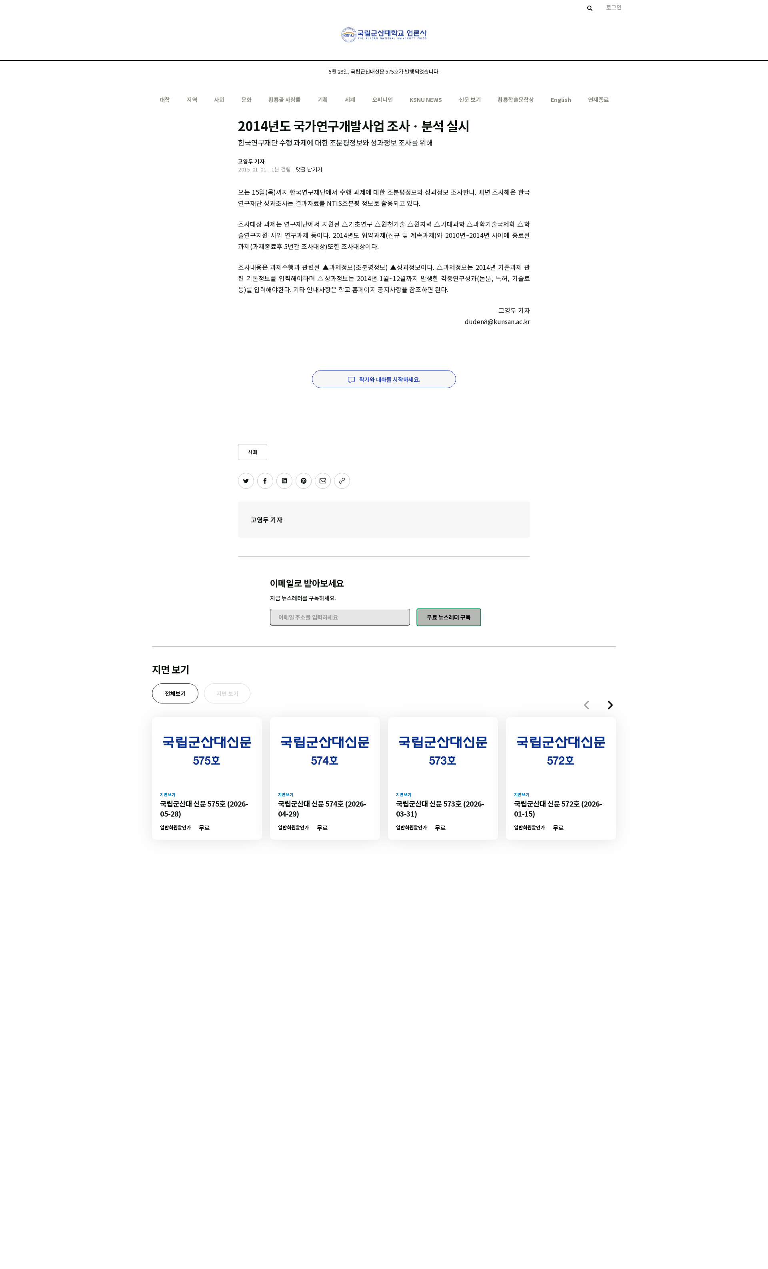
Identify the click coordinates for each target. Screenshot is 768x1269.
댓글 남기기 (309, 169)
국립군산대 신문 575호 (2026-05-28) (204, 808)
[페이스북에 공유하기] (265, 481)
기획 (323, 100)
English (561, 100)
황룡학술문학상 (516, 100)
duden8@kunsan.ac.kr (497, 321)
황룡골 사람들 (284, 100)
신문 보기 (470, 100)
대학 (165, 100)
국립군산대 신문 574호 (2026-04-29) (322, 808)
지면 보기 (227, 693)
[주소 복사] (342, 481)
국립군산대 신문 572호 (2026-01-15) (558, 808)
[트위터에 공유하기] (246, 481)
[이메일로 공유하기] (323, 481)
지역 (192, 100)
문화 (246, 100)
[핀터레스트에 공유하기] (304, 481)
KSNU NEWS (426, 100)
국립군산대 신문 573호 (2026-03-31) (440, 808)
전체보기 (175, 693)
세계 (350, 100)
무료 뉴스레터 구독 (449, 617)
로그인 (614, 7)
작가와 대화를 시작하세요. (389, 379)
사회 (219, 100)
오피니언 (382, 100)
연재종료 (598, 100)
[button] (610, 705)
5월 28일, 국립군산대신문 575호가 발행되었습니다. (384, 71)
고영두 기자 (266, 519)
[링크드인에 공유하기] (284, 481)
